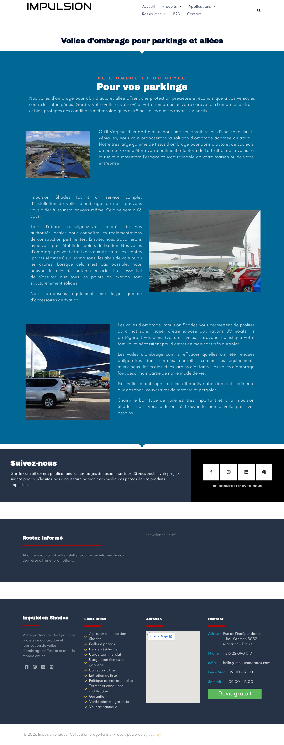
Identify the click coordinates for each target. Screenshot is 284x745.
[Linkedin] (246, 472)
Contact (194, 14)
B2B (176, 14)
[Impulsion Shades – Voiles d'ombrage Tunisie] (59, 10)
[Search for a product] (259, 10)
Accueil (148, 7)
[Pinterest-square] (51, 667)
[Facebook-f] (211, 472)
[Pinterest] (264, 472)
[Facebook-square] (26, 667)
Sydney (154, 734)
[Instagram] (228, 472)
